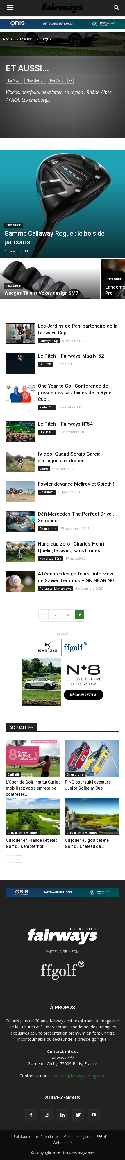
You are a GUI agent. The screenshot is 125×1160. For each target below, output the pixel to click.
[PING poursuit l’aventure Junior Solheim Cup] (92, 758)
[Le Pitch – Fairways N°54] (20, 431)
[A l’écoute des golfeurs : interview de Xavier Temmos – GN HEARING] (20, 581)
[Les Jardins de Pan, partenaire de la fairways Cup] (20, 333)
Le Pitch (14, 80)
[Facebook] (31, 1115)
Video (44, 469)
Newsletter (35, 80)
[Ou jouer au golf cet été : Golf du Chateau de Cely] (92, 816)
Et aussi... (27, 39)
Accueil (9, 39)
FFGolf (102, 1136)
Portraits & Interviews (56, 589)
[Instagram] (47, 1115)
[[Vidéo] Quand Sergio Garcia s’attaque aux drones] (20, 461)
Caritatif (13, 774)
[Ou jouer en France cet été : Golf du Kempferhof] (33, 816)
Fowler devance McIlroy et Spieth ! (76, 484)
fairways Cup (49, 341)
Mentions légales (77, 1136)
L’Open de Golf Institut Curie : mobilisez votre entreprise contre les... (33, 788)
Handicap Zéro (50, 559)
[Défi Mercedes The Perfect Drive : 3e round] (20, 521)
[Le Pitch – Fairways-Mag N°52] (20, 363)
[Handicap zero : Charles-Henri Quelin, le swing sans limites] (20, 551)
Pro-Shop (13, 225)
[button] (117, 8)
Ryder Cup (47, 407)
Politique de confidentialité (36, 1136)
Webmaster (62, 1142)
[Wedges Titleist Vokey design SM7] (50, 283)
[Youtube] (94, 1115)
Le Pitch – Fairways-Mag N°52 (71, 356)
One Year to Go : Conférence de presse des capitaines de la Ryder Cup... (75, 392)
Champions (48, 529)
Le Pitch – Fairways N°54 (65, 424)
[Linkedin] (62, 1115)
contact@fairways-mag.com (79, 1076)
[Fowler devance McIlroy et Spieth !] (20, 491)
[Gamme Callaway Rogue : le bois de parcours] (62, 204)
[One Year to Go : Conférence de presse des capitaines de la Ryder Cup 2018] (20, 393)
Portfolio (57, 80)
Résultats (47, 492)
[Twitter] (78, 1115)
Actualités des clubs (23, 833)
